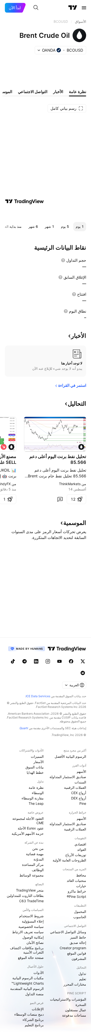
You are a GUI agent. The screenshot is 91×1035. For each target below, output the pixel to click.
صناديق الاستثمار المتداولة (68, 777)
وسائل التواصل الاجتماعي (68, 932)
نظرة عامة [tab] (77, 91)
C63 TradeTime (31, 901)
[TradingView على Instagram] (47, 661)
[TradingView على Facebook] (71, 661)
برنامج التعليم (34, 1025)
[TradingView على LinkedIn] (36, 661)
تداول (82, 974)
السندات (80, 782)
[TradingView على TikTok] (12, 661)
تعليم (82, 979)
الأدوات (38, 973)
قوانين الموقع (76, 953)
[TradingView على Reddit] (82, 673)
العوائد (81, 849)
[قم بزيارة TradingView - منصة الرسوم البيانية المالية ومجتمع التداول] (24, 201)
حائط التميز (78, 937)
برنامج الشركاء (33, 1020)
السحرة (80, 1005)
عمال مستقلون (75, 1010)
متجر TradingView (30, 890)
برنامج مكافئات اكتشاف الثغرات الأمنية (27, 950)
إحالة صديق (78, 942)
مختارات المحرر (75, 984)
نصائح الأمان (35, 942)
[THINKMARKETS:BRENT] (81, 447)
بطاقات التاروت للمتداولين (25, 895)
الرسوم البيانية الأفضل (70, 756)
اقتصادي (80, 844)
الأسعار (38, 762)
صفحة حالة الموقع (31, 958)
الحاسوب (79, 917)
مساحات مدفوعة (74, 1015)
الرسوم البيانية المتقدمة (27, 989)
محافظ (81, 875)
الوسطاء (38, 793)
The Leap (36, 803)
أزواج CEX (78, 793)
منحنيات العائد (76, 880)
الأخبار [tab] (58, 91)
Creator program (73, 948)
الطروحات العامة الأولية (69, 860)
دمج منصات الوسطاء (29, 1014)
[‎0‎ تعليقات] (60, 499)
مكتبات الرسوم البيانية (28, 978)
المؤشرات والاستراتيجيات (68, 999)
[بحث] (36, 8)
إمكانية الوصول (33, 937)
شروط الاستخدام (31, 916)
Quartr (24, 728)
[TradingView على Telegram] (24, 661)
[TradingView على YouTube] (59, 661)
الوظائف (38, 870)
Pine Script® (76, 896)
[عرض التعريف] (63, 260)
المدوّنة (38, 859)
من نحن (38, 848)
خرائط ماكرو (77, 891)
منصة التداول (34, 994)
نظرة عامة (36, 787)
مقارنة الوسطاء (33, 798)
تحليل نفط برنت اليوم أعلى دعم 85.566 (57, 459)
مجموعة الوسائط (31, 875)
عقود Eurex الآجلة (31, 828)
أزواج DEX (78, 798)
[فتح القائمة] (84, 8)
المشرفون (79, 958)
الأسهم (81, 771)
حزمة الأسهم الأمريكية (28, 833)
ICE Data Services (38, 696)
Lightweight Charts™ (27, 983)
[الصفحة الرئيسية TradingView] (72, 7)
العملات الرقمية (75, 787)
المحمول (80, 911)
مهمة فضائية (35, 854)
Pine (82, 803)
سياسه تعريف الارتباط (28, 932)
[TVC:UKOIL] (11, 447)
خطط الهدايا (35, 772)
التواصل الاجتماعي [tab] (32, 91)
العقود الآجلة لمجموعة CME (28, 820)
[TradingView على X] (82, 661)
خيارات (81, 886)
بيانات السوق (34, 767)
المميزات (37, 756)
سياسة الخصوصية (31, 926)
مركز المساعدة (33, 864)
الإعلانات (38, 1009)
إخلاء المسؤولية (33, 921)
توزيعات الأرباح (75, 855)
